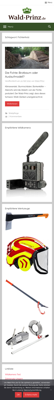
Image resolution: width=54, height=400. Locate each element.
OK (18, 395)
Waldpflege (14, 113)
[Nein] (51, 390)
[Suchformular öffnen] (49, 26)
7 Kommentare (15, 116)
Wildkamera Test (13, 374)
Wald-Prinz (39, 81)
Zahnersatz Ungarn (14, 379)
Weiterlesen (12, 104)
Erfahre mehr (31, 395)
